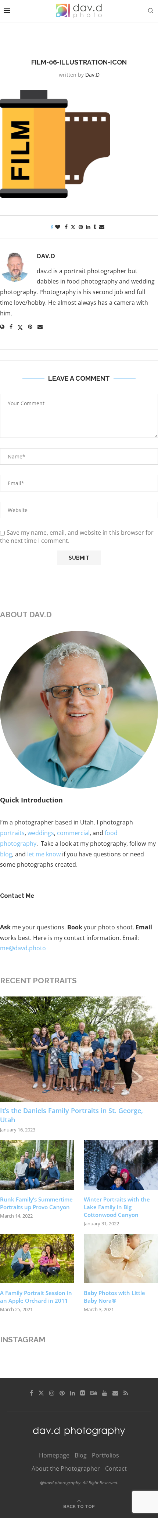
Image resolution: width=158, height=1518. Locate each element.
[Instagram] (51, 1393)
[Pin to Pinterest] (81, 227)
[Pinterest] (62, 1393)
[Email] (115, 1393)
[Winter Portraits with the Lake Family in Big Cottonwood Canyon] (121, 1165)
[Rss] (125, 1393)
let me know (44, 854)
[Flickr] (82, 1393)
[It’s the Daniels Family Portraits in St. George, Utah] (79, 1049)
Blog (81, 1455)
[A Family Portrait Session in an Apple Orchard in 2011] (37, 1259)
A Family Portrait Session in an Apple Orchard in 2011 (36, 1296)
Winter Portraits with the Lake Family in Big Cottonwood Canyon (117, 1207)
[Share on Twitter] (73, 227)
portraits (12, 833)
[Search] (150, 11)
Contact (116, 1468)
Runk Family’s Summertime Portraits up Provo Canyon (36, 1203)
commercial (73, 833)
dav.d (92, 74)
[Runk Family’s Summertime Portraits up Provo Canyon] (37, 1165)
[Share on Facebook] (66, 227)
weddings (41, 833)
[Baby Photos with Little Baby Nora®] (121, 1259)
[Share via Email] (101, 227)
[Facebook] (31, 1393)
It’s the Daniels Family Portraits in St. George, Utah (71, 1115)
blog (6, 854)
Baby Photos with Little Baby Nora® (114, 1296)
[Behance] (93, 1393)
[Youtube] (104, 1393)
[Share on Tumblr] (94, 227)
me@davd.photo (23, 948)
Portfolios (105, 1455)
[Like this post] (57, 227)
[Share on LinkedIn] (88, 227)
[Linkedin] (72, 1393)
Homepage (54, 1455)
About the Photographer (66, 1468)
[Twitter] (41, 1393)
